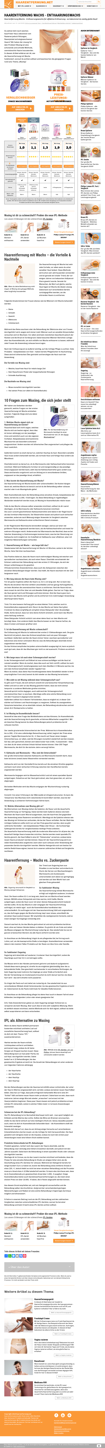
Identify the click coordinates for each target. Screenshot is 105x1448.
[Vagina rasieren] (18, 1346)
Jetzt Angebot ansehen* (22, 166)
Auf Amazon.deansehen (20, 108)
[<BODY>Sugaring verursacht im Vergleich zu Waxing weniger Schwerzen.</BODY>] (19, 875)
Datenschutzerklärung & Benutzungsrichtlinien (62, 1430)
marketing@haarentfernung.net (65, 1423)
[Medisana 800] (18, 1388)
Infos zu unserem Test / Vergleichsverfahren (40, 23)
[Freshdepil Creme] (18, 1324)
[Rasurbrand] (18, 1367)
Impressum (58, 1427)
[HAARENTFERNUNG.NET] (9, 4)
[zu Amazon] (64, 224)
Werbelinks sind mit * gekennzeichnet (70, 23)
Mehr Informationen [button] (19, 1446)
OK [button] (99, 1445)
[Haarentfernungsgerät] (18, 1305)
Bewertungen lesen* (63, 242)
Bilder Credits (58, 1433)
